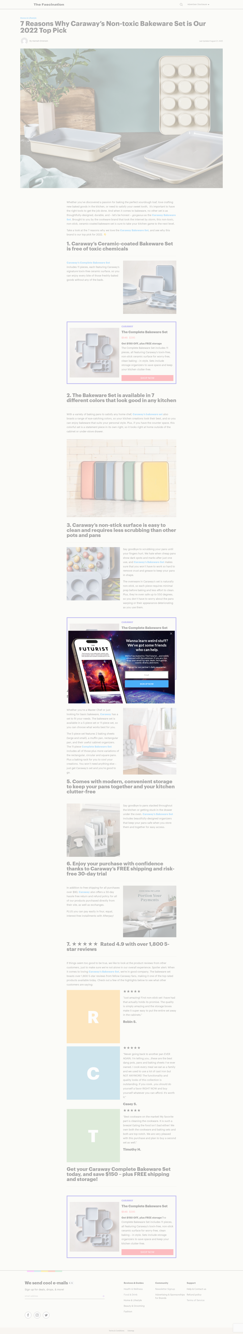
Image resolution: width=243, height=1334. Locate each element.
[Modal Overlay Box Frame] (121, 667)
